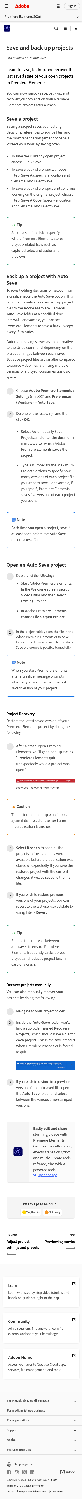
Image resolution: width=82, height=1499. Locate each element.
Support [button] (12, 1430)
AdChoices (58, 1491)
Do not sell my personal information (26, 1491)
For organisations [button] (18, 1420)
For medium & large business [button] (26, 1410)
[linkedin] (32, 1472)
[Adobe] (22, 6)
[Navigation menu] (6, 6)
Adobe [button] (11, 1440)
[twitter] (24, 1472)
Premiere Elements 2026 (22, 16)
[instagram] (17, 1472)
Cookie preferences (34, 1485)
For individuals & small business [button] (28, 1401)
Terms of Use (14, 1485)
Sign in (72, 6)
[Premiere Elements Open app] (76, 28)
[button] (58, 6)
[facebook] (9, 1472)
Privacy (54, 1479)
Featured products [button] (19, 1450)
